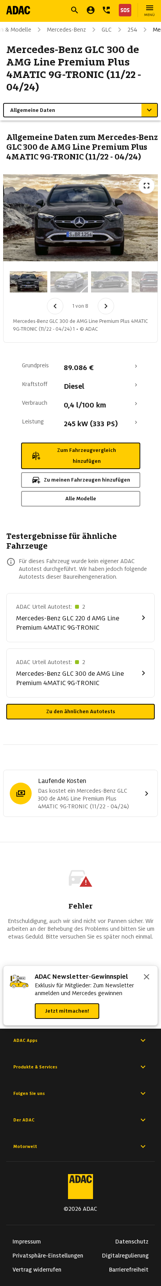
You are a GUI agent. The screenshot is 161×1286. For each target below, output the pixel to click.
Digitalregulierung (125, 1255)
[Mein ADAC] (90, 10)
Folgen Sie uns (29, 1093)
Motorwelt (25, 1146)
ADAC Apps (25, 1040)
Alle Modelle (80, 498)
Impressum (27, 1241)
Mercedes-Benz (66, 29)
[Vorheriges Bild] (55, 306)
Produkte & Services (35, 1067)
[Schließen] (146, 977)
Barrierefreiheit (128, 1269)
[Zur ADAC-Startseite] (18, 10)
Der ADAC (23, 1120)
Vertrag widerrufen (37, 1269)
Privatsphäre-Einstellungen (48, 1255)
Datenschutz (131, 1241)
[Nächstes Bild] (106, 306)
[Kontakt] (106, 10)
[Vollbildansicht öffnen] (146, 185)
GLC (107, 29)
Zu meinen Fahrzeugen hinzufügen (87, 479)
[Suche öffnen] (74, 10)
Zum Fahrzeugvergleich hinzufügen (86, 455)
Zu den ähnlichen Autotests (80, 711)
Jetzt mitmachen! (67, 1011)
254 (132, 29)
